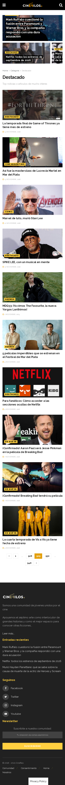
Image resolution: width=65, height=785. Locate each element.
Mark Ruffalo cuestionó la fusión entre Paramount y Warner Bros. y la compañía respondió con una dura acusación (25, 28)
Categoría (15, 70)
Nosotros (6, 772)
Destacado (12, 52)
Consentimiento (28, 768)
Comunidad (8, 768)
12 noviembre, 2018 (12, 223)
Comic (9, 212)
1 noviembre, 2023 (12, 314)
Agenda (9, 299)
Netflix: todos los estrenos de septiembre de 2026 (31, 661)
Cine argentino (15, 164)
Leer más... (8, 633)
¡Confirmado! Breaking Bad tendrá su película (32, 495)
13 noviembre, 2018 (12, 132)
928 (30, 556)
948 (29, 563)
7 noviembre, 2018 (12, 457)
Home (5, 70)
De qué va (10, 442)
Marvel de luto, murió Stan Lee (22, 218)
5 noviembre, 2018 (12, 548)
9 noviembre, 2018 (12, 362)
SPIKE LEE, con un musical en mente (26, 262)
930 (47, 556)
